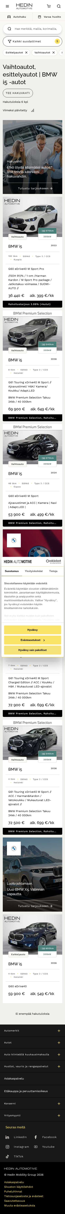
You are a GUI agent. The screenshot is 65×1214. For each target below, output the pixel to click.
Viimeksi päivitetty (15, 110)
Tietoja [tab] (53, 571)
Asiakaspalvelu (14, 1078)
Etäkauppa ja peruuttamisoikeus (26, 1091)
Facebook (49, 1137)
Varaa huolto (52, 16)
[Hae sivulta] (59, 6)
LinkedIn (20, 1137)
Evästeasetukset (30, 640)
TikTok (18, 1156)
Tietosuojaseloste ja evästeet (23, 1196)
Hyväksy (32, 629)
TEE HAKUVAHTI (18, 93)
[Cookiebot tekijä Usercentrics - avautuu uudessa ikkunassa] (46, 561)
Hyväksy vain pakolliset (32, 650)
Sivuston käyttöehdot (18, 1186)
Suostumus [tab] (12, 571)
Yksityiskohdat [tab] (34, 571)
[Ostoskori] (48, 6)
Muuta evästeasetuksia (19, 1205)
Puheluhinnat (13, 1191)
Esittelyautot (14, 52)
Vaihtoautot (42, 52)
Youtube (48, 1146)
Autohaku (19, 16)
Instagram (21, 1146)
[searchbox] (36, 29)
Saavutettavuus (14, 1200)
